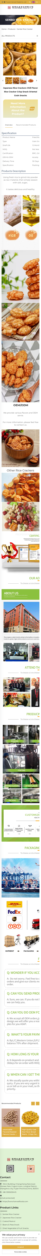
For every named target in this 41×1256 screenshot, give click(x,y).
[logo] (20, 7)
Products (11, 29)
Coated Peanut (9, 1221)
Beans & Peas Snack (11, 1225)
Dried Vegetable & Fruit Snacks (16, 1228)
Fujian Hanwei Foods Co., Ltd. (16, 2)
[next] (36, 80)
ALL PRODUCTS (8, 36)
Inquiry (32, 109)
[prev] (3, 80)
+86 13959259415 (9, 1192)
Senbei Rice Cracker (25, 29)
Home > (5, 29)
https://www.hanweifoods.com (15, 1201)
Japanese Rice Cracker (12, 1218)
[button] (33, 1103)
